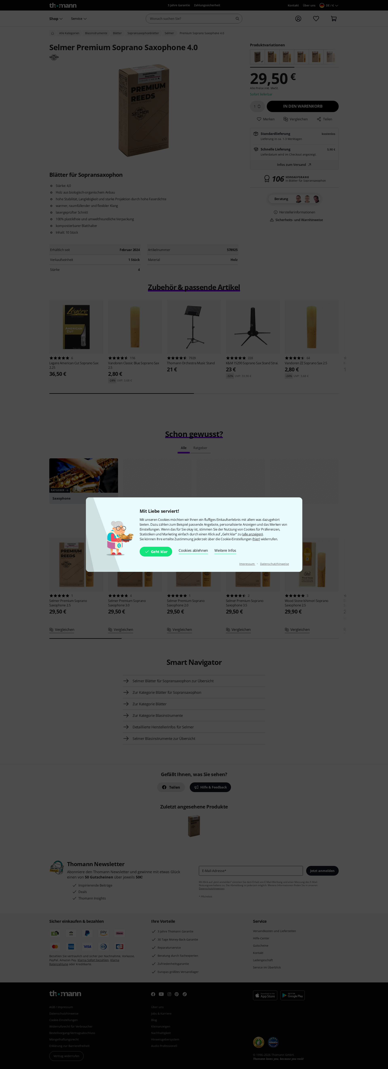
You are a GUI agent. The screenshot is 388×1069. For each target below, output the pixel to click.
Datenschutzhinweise (274, 564)
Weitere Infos (225, 550)
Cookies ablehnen (193, 550)
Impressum (247, 564)
